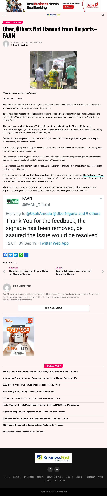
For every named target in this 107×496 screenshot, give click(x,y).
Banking (7, 476)
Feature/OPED (28, 476)
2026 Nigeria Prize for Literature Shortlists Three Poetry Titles (31, 385)
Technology (90, 476)
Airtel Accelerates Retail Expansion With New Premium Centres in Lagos (35, 418)
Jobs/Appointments (55, 476)
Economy (16, 476)
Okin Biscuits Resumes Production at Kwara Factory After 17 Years (33, 425)
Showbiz (69, 476)
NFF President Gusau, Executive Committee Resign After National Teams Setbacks (40, 371)
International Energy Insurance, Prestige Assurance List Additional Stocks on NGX (40, 378)
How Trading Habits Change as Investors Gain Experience (29, 391)
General (40, 476)
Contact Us (60, 480)
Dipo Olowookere (20, 45)
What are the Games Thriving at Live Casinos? (23, 432)
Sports (79, 476)
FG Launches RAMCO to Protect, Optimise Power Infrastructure (31, 398)
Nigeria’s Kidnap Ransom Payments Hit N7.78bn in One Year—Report (34, 412)
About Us (48, 480)
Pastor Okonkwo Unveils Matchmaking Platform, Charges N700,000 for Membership (41, 405)
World (100, 476)
